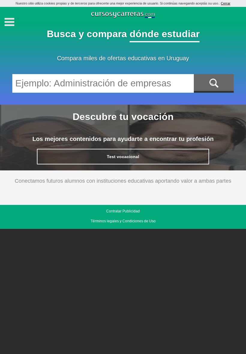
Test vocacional (123, 156)
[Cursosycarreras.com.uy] (123, 15)
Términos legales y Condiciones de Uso (123, 221)
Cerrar (225, 3)
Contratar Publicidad (123, 211)
